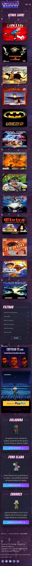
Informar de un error (15, 522)
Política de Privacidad (7, 554)
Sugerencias (4, 557)
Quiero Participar (15, 485)
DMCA (10, 557)
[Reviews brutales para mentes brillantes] (14, 357)
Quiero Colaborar (15, 448)
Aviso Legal (18, 554)
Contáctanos (27, 554)
